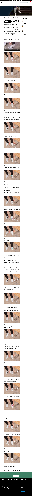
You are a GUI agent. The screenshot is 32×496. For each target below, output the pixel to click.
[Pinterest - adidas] (27, 486)
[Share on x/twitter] (15, 17)
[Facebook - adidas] (27, 481)
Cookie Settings (7, 494)
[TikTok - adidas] (27, 488)
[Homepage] (2, 2)
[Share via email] (19, 17)
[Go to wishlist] (29, 3)
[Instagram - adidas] (27, 483)
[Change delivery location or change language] (30, 1)
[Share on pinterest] (17, 17)
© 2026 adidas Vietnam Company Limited (22, 494)
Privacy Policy (10, 494)
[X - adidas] (27, 484)
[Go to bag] (30, 3)
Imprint (17, 494)
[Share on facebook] (13, 17)
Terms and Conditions (14, 494)
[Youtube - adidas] (27, 489)
